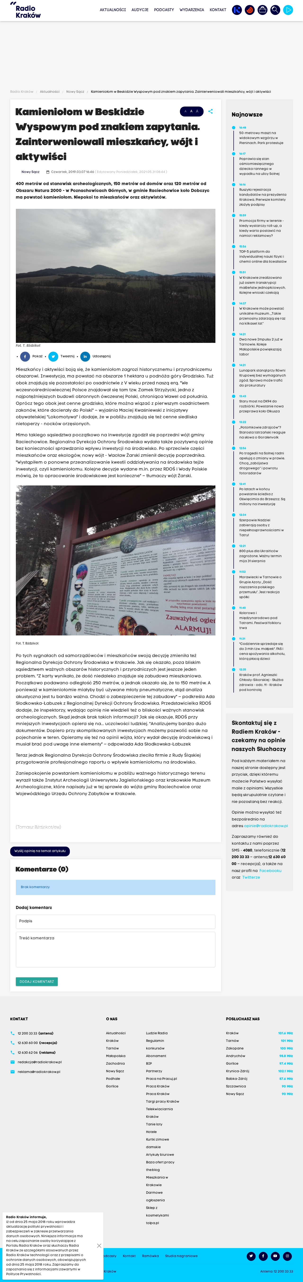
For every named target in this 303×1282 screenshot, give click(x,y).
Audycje (140, 10)
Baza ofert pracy (160, 1162)
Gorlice (112, 1086)
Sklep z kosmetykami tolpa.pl (157, 1215)
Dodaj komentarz (37, 981)
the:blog (153, 1170)
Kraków (112, 1041)
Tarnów (112, 1048)
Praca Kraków (157, 1086)
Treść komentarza (36, 938)
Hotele (151, 1132)
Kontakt (218, 10)
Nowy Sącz (75, 92)
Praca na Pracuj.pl (161, 1079)
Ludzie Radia (157, 1033)
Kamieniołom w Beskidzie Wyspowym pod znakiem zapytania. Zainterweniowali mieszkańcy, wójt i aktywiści (180, 92)
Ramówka (150, 1256)
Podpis (25, 921)
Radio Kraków (22, 92)
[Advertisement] (151, 56)
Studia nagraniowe (181, 1256)
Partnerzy (154, 1071)
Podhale (113, 1079)
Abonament (156, 1056)
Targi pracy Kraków (162, 1102)
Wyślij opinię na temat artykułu (40, 851)
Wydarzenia (192, 10)
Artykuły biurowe (160, 1155)
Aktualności (113, 10)
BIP (149, 1064)
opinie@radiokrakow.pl (266, 826)
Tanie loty (154, 1124)
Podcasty (164, 10)
